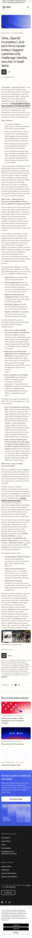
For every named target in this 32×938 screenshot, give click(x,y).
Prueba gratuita (6, 848)
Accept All (16, 925)
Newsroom (5, 33)
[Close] (30, 908)
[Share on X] (19, 685)
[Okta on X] (6, 902)
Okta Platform (5, 838)
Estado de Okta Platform (8, 873)
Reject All (16, 929)
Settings (16, 932)
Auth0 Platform (6, 841)
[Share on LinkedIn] (15, 685)
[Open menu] (28, 7)
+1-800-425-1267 (10, 887)
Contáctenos (8, 892)
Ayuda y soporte (6, 866)
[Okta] (7, 7)
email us (28, 885)
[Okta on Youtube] (2, 902)
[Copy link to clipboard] (12, 685)
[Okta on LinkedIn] (9, 902)
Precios (3, 844)
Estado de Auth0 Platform (9, 876)
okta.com (4, 676)
